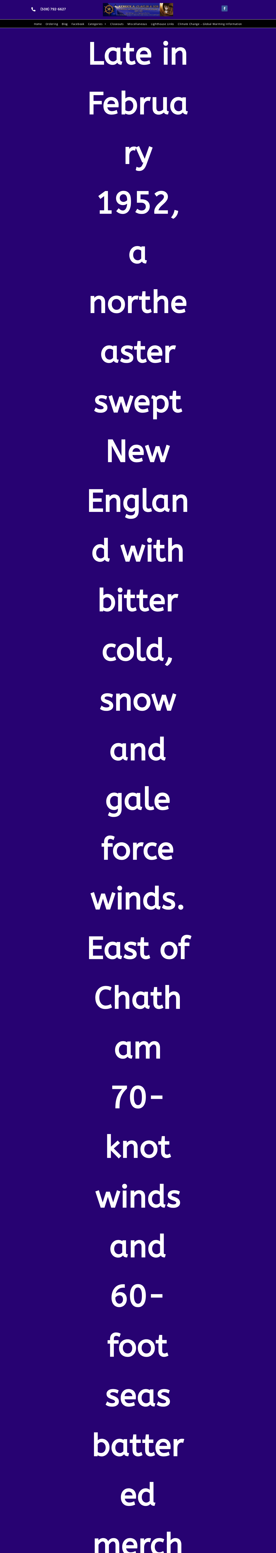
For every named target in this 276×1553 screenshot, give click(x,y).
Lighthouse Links (162, 24)
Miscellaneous (137, 24)
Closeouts (117, 24)
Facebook (78, 24)
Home (38, 24)
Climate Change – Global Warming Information (210, 24)
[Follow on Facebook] (225, 8)
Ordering (52, 24)
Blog (65, 24)
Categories (95, 24)
